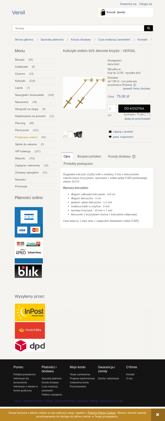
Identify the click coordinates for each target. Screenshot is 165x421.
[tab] (67, 156)
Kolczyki (20, 80)
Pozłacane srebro (26, 137)
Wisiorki (20, 158)
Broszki (19, 59)
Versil (18, 12)
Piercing (20, 123)
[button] (120, 131)
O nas (129, 378)
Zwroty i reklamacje (108, 378)
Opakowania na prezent (30, 116)
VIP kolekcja (23, 151)
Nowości (20, 179)
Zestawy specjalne (27, 172)
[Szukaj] (148, 28)
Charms (20, 73)
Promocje (21, 186)
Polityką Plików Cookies (102, 412)
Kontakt (130, 374)
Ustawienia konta (79, 382)
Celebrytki (21, 66)
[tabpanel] (106, 198)
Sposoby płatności (52, 378)
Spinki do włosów (26, 144)
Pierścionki (22, 130)
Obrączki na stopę (26, 109)
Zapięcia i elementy (27, 165)
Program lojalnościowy (82, 378)
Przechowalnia (78, 386)
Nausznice (21, 102)
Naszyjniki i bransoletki (29, 94)
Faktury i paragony (52, 394)
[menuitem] (25, 39)
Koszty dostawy (50, 382)
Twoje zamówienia (80, 374)
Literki (19, 87)
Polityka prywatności (24, 374)
